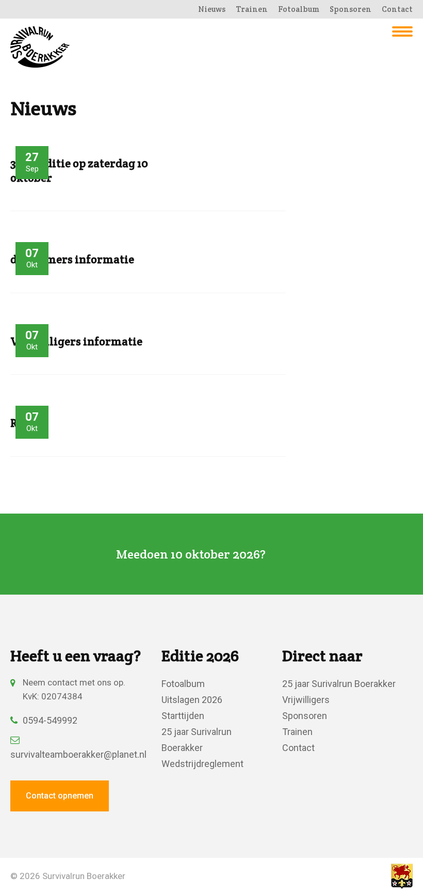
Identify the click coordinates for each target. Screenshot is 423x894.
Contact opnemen (59, 796)
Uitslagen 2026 (191, 699)
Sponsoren (350, 9)
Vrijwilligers (306, 699)
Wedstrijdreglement (202, 763)
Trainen (252, 9)
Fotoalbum (298, 9)
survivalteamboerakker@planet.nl (75, 754)
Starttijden (182, 715)
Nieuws (211, 9)
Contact (397, 9)
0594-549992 (50, 720)
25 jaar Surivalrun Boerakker (339, 683)
